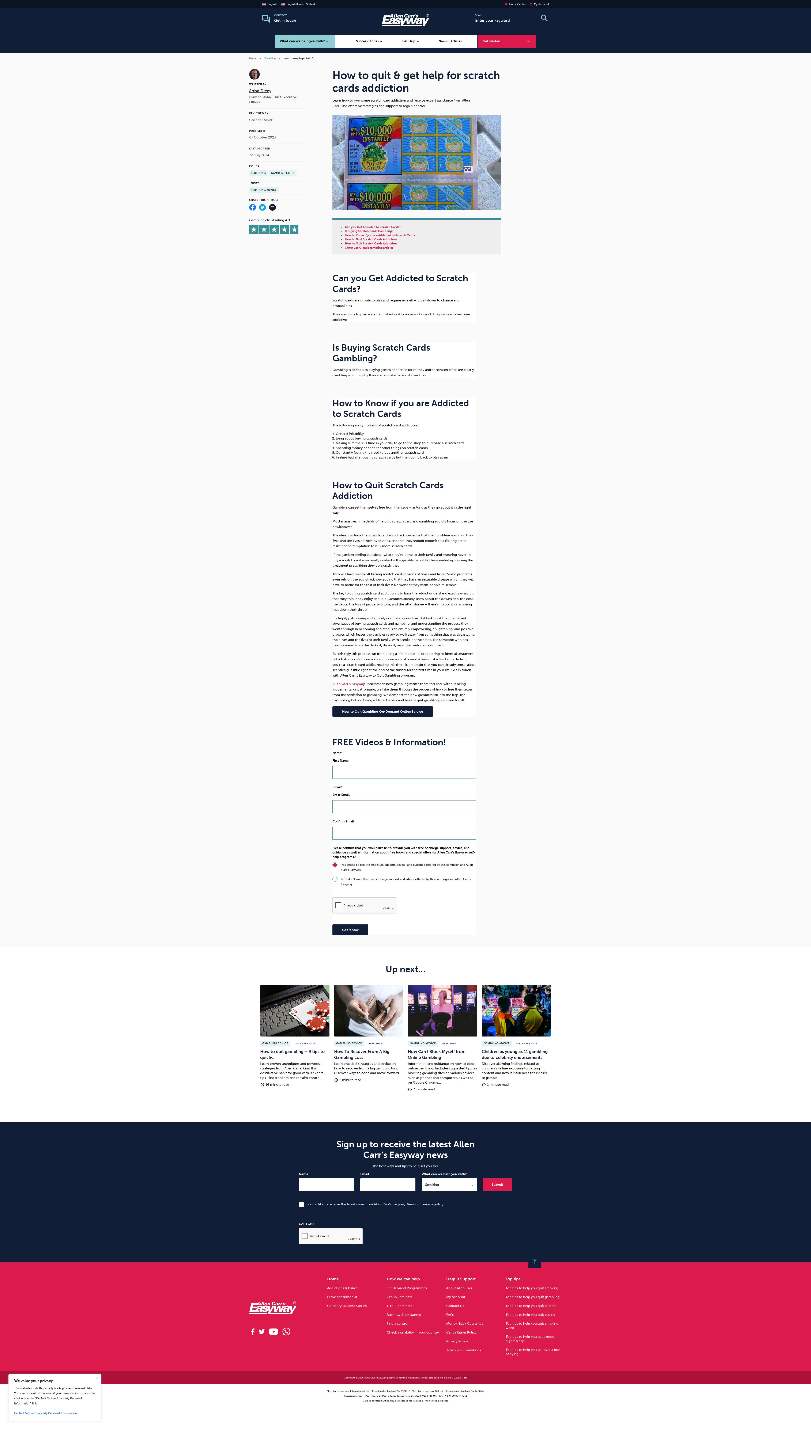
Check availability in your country (413, 1332)
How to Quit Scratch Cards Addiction (371, 239)
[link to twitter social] (262, 1332)
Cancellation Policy (461, 1332)
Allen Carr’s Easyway (348, 684)
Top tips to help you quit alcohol (531, 1306)
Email (364, 1174)
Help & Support (461, 1279)
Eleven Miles (460, 1377)
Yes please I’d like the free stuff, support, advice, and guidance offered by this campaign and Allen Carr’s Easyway (407, 867)
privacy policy (432, 1204)
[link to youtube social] (273, 1332)
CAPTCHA (306, 1224)
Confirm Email (343, 821)
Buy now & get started (404, 1315)
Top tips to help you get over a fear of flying (533, 1352)
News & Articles (450, 41)
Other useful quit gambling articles (369, 248)
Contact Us (455, 1306)
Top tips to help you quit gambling (532, 1297)
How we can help (403, 1279)
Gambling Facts (282, 173)
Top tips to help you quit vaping (530, 1315)
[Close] (97, 1378)
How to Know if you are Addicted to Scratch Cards (380, 235)
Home (253, 58)
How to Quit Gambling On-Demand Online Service (382, 712)
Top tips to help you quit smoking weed (532, 1325)
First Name (340, 760)
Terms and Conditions (463, 1350)
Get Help (411, 41)
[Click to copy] (272, 208)
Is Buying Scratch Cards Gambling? (369, 231)
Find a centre (397, 1323)
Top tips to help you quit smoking (532, 1288)
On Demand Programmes (407, 1288)
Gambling (270, 58)
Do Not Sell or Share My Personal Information (45, 1413)
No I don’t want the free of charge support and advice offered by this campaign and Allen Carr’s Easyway (406, 881)
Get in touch (285, 20)
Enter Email (341, 795)
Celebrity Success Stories (347, 1306)
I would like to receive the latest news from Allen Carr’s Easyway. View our (374, 1204)
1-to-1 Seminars (399, 1306)
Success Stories (370, 41)
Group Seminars (399, 1297)
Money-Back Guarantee (464, 1323)
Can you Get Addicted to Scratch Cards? (373, 227)
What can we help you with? (444, 1174)
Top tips (513, 1279)
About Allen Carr (459, 1288)
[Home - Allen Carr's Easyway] (405, 24)
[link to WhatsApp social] (286, 1332)
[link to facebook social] (253, 1332)
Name (303, 1174)
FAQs (450, 1315)
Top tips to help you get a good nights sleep (530, 1339)
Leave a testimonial (342, 1297)
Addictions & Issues (342, 1288)
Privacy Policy (457, 1341)
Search (480, 15)
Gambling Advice (264, 190)
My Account (455, 1297)
